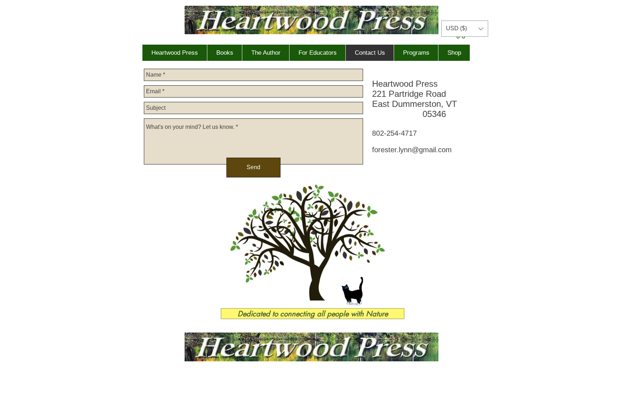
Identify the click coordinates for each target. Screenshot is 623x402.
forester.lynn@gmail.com (412, 150)
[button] (464, 29)
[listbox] (464, 29)
